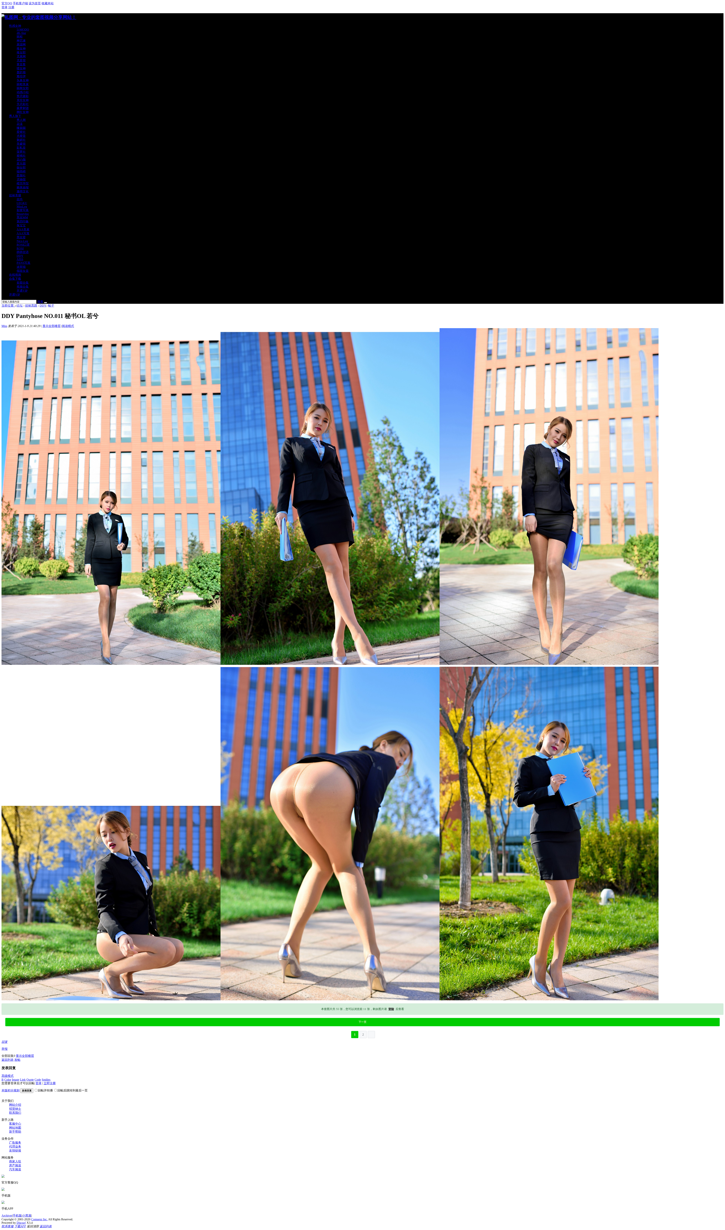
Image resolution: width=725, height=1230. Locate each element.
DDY (20, 255)
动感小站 (23, 92)
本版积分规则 (11, 1090)
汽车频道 (15, 1169)
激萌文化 (23, 191)
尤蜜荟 (21, 135)
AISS (20, 259)
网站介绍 (15, 1104)
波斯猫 (21, 266)
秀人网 (21, 120)
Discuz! (21, 1222)
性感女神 (15, 25)
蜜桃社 (21, 155)
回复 (5, 1041)
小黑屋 (26, 1215)
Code (38, 1079)
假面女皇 (23, 270)
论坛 (20, 305)
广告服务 (15, 1142)
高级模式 (8, 1075)
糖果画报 (23, 187)
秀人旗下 (15, 116)
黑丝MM (22, 217)
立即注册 (50, 1083)
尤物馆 (21, 179)
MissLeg (22, 206)
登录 (5, 7)
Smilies (46, 1079)
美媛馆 (21, 143)
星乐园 (21, 163)
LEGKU (22, 203)
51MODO (23, 29)
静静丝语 (23, 252)
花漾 (20, 124)
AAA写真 (23, 233)
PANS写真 (23, 262)
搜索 (40, 301)
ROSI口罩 (23, 244)
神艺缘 (21, 40)
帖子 (51, 305)
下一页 (362, 1022)
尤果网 (21, 56)
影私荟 (21, 147)
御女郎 (21, 167)
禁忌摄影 (23, 96)
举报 (5, 1048)
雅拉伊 (21, 76)
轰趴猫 (21, 72)
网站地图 (15, 1127)
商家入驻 (15, 1161)
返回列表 (8, 1059)
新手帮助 (15, 1131)
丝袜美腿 (15, 195)
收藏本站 (48, 3)
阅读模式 (68, 326)
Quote (30, 1079)
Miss (4, 326)
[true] (45, 302)
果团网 (21, 44)
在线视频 (15, 274)
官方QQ (7, 3)
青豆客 (21, 64)
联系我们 (15, 1112)
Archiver (7, 1215)
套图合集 (23, 282)
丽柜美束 (23, 84)
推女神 (21, 48)
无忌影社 (23, 104)
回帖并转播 (45, 1090)
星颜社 (21, 175)
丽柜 (20, 36)
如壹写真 (23, 210)
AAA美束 (23, 229)
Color (7, 1079)
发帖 (17, 1059)
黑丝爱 (21, 237)
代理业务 (15, 1146)
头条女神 (23, 80)
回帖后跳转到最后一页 (72, 1090)
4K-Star (21, 33)
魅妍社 (21, 139)
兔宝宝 (21, 225)
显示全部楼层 (51, 326)
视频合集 (23, 286)
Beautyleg (23, 213)
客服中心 (15, 1123)
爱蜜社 (21, 131)
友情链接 (15, 1150)
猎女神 (21, 68)
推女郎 (21, 52)
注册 (11, 7)
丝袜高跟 (31, 305)
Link (23, 1079)
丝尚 (20, 199)
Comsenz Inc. (39, 1219)
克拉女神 (23, 100)
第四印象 (23, 221)
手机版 (17, 1215)
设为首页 (35, 3)
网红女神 (23, 112)
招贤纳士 (15, 1108)
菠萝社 (21, 151)
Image (15, 1079)
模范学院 (23, 183)
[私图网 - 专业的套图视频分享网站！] (39, 17)
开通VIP (22, 290)
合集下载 (15, 278)
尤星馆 (21, 60)
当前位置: (8, 305)
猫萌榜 (21, 171)
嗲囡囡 (21, 127)
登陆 (391, 1009)
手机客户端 (20, 3)
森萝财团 (23, 108)
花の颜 (21, 159)
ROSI (20, 248)
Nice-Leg (22, 241)
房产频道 (15, 1165)
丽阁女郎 (23, 88)
